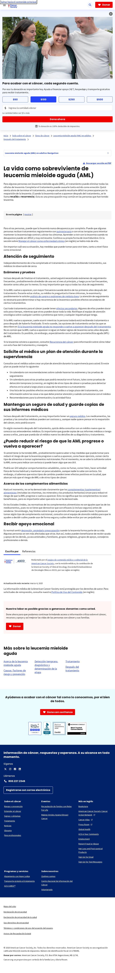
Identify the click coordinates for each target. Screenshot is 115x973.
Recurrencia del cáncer (61, 341)
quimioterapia (64, 231)
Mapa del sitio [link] (10, 906)
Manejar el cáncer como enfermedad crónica (41, 241)
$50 (15, 99)
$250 (71, 99)
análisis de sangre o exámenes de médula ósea (54, 296)
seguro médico (77, 416)
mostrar (28, 214)
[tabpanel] (57, 566)
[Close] (111, 14)
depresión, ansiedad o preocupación (40, 530)
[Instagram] (10, 769)
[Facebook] (15, 769)
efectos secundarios (66, 308)
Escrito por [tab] (12, 551)
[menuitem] (108, 153)
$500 (100, 99)
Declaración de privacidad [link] (15, 911)
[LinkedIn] (20, 769)
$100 (43, 99)
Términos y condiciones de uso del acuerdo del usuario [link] (28, 928)
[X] (5, 769)
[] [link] (28, 214)
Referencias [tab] (28, 551)
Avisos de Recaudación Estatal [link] (17, 933)
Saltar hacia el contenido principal (18, 1)
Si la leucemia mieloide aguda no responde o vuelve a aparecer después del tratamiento (64, 326)
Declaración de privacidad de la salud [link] (20, 917)
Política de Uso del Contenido (67, 592)
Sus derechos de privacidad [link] (16, 922)
